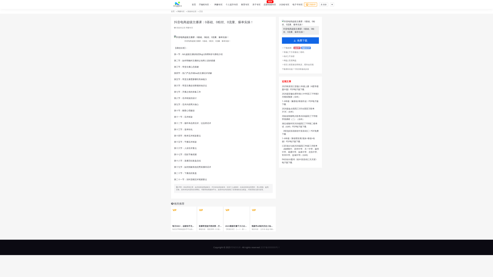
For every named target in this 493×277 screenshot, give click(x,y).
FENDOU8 (235, 247)
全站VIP (297, 48)
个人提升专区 (232, 4)
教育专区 (245, 4)
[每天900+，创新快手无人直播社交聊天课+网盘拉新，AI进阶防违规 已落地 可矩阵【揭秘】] (183, 215)
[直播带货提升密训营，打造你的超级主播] (210, 215)
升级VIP (312, 4)
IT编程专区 (204, 4)
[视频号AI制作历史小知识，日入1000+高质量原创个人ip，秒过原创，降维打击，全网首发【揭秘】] (263, 215)
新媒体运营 (191, 11)
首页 (194, 4)
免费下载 (302, 40)
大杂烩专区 (284, 4)
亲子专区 (256, 4)
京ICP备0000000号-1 (270, 247)
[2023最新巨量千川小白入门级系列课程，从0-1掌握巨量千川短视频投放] (236, 215)
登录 (325, 4)
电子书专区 (297, 4)
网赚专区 (218, 4)
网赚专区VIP (306, 48)
